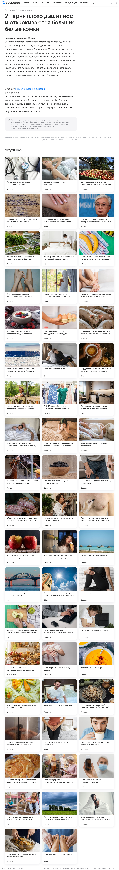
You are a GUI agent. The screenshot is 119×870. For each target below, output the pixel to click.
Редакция (45, 868)
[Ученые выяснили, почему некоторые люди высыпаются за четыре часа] (96, 809)
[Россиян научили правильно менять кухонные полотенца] (96, 398)
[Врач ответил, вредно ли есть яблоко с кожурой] (22, 547)
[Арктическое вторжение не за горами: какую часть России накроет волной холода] (22, 360)
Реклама (20, 868)
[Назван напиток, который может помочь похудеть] (59, 510)
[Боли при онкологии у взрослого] (96, 622)
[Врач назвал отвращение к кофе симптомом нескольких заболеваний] (96, 734)
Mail (3, 868)
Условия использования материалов (63, 868)
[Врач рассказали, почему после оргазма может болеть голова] (59, 435)
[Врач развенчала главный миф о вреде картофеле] (22, 846)
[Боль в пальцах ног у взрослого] (59, 846)
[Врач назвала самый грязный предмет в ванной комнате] (22, 734)
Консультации (10, 10)
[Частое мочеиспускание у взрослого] (59, 734)
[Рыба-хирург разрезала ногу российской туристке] (96, 547)
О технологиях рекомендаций (100, 868)
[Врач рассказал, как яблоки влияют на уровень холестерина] (96, 174)
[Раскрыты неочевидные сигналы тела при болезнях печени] (96, 286)
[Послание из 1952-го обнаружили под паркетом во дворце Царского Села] (22, 211)
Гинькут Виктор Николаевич (30, 89)
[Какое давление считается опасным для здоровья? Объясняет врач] (22, 174)
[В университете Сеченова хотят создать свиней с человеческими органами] (96, 323)
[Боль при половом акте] (59, 360)
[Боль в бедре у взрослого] (96, 584)
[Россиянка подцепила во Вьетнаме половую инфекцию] (59, 286)
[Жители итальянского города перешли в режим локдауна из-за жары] (59, 584)
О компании (11, 868)
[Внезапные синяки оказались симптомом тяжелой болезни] (59, 211)
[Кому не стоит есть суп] (96, 659)
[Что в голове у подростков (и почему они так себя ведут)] (22, 809)
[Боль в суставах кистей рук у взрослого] (59, 659)
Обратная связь (82, 868)
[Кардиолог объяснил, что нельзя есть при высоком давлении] (96, 360)
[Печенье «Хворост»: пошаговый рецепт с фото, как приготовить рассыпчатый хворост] (22, 771)
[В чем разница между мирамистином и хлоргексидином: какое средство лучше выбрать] (96, 771)
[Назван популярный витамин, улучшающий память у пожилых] (22, 398)
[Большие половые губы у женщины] (59, 174)
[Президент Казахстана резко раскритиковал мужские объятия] (96, 211)
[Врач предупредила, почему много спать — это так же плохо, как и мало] (22, 435)
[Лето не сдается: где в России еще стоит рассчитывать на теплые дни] (59, 809)
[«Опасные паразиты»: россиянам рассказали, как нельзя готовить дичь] (22, 510)
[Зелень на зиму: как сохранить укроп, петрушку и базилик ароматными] (22, 248)
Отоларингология (25, 10)
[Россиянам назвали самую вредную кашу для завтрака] (22, 323)
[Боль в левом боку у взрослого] (59, 697)
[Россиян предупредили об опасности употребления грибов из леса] (96, 697)
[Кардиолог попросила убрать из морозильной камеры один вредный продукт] (59, 547)
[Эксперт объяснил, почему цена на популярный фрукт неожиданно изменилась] (96, 248)
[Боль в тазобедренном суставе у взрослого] (96, 472)
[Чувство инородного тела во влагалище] (96, 435)
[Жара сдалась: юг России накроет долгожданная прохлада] (22, 472)
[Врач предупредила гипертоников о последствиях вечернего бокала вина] (59, 771)
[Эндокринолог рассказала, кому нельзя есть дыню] (22, 697)
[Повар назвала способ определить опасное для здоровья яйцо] (59, 323)
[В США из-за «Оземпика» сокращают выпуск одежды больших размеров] (59, 398)
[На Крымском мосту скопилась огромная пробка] (22, 584)
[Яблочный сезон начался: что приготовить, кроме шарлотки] (22, 659)
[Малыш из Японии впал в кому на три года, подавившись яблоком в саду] (22, 622)
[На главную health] (12, 3)
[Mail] (3, 3)
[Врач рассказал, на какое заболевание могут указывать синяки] (22, 286)
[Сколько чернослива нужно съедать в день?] (59, 472)
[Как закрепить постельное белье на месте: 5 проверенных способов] (59, 248)
